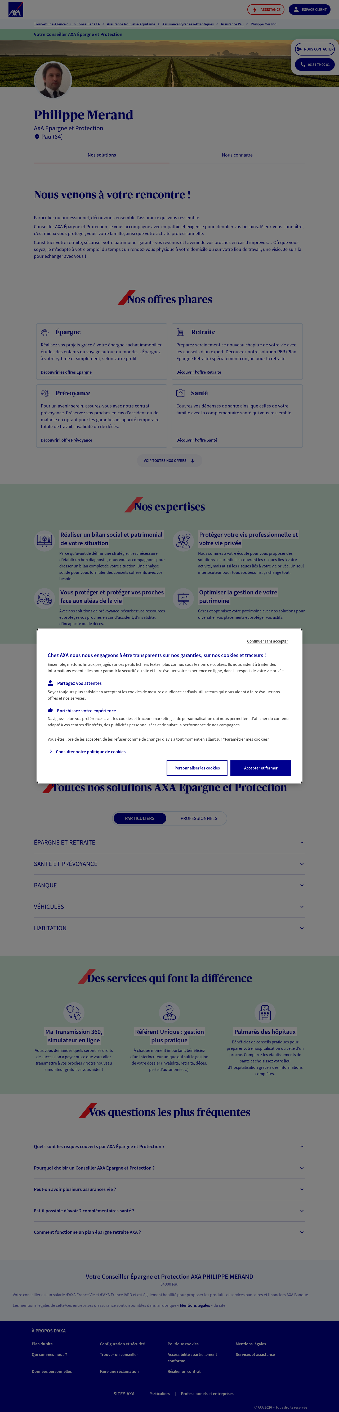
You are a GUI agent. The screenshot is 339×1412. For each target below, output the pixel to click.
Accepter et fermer (261, 768)
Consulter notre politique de (91, 752)
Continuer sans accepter (267, 641)
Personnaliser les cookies (197, 768)
